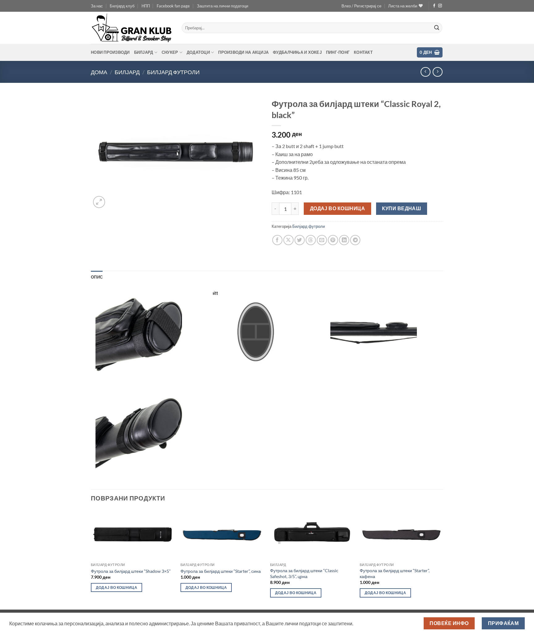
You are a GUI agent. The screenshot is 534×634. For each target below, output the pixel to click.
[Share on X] (288, 240)
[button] (361, 6)
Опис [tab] (97, 276)
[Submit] (436, 28)
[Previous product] (437, 72)
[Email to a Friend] (322, 240)
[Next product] (425, 72)
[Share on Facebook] (277, 240)
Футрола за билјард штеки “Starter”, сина (220, 571)
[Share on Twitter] (300, 240)
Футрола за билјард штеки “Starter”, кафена (395, 573)
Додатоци (198, 52)
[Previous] (91, 559)
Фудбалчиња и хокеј (297, 52)
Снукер (170, 52)
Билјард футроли (173, 72)
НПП (146, 5)
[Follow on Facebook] (434, 6)
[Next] (442, 559)
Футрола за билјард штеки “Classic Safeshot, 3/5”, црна (304, 573)
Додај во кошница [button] (117, 587)
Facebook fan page (173, 5)
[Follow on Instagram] (440, 6)
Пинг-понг (338, 52)
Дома (99, 72)
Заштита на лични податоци (222, 5)
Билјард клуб (122, 5)
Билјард (143, 52)
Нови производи (110, 52)
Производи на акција (243, 52)
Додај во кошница (337, 208)
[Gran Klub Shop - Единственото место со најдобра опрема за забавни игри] (131, 28)
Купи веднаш (401, 208)
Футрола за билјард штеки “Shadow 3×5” (131, 571)
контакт (363, 52)
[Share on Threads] (311, 240)
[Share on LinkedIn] (344, 240)
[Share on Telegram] (355, 240)
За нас (97, 5)
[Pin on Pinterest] (333, 240)
